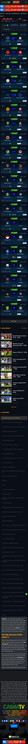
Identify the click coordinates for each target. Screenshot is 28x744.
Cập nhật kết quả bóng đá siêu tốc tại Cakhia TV (12, 511)
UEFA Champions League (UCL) (9, 489)
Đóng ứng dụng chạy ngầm (8, 538)
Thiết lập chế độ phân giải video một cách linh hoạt (13, 547)
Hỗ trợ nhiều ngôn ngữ (7, 462)
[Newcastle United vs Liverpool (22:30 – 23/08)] (6, 336)
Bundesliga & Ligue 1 (6, 494)
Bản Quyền (6, 713)
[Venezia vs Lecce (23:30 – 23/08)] (6, 399)
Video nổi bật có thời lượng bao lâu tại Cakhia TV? (12, 610)
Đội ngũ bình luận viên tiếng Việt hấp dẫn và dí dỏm (13, 435)
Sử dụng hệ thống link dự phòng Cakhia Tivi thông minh (13, 556)
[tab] (2, 20)
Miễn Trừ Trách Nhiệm (18, 713)
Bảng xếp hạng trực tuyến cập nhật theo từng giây (13, 507)
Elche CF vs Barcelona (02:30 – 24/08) (20, 360)
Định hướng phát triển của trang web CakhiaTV (12, 422)
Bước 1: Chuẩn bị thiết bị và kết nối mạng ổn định (12, 565)
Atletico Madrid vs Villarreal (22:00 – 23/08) (19, 376)
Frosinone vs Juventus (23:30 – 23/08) (20, 383)
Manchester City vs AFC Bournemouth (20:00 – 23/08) (19, 344)
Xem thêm (13, 321)
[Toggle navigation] (26, 2)
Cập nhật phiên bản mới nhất (8, 552)
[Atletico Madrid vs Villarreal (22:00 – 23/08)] (6, 376)
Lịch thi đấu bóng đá (6, 503)
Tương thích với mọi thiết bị (8, 467)
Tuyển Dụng (11, 715)
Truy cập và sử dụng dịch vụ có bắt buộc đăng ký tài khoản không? (13, 597)
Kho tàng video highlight (7, 520)
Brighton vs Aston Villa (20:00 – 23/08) (19, 368)
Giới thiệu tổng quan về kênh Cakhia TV (11, 418)
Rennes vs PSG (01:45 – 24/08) (20, 352)
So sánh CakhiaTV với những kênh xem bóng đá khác (13, 525)
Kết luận (4, 614)
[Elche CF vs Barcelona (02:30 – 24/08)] (6, 360)
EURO (3, 485)
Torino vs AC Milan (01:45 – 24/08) (19, 391)
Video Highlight (6, 328)
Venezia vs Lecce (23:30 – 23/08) (18, 399)
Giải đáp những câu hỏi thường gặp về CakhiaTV (12, 587)
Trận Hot (15, 25)
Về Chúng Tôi (6, 711)
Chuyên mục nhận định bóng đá (9, 516)
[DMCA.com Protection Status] (14, 736)
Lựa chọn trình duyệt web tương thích (10, 543)
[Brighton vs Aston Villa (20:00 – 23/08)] (6, 368)
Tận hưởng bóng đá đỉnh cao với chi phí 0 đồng (12, 458)
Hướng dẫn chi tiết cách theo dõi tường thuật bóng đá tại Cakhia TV (13, 561)
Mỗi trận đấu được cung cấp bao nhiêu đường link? (13, 592)
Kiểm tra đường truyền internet (9, 534)
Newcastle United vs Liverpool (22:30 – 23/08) (19, 336)
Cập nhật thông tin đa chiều (8, 440)
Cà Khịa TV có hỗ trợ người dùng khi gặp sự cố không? (13, 605)
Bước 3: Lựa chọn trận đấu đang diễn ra (10, 574)
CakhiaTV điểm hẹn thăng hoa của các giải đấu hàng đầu (13, 471)
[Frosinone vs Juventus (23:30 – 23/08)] (6, 383)
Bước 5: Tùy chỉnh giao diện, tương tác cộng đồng (12, 583)
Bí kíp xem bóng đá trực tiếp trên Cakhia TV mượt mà (13, 529)
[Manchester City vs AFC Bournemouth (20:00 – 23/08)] (6, 344)
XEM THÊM (24, 328)
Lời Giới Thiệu (5, 412)
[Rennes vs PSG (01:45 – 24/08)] (6, 352)
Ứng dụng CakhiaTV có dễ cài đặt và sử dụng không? (13, 601)
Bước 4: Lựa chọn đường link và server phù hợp (12, 579)
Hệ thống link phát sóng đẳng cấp (9, 431)
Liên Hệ (23, 711)
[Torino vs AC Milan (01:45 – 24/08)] (6, 391)
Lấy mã (14, 726)
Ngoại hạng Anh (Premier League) (9, 476)
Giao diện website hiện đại (8, 453)
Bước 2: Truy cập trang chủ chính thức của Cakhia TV (13, 570)
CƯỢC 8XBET (16, 2)
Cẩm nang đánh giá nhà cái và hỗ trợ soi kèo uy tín (13, 449)
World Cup (4, 480)
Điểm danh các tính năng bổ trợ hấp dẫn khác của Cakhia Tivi (13, 498)
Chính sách (15, 711)
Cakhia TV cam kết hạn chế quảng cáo (10, 444)
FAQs (18, 715)
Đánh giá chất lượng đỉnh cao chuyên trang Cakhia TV (13, 426)
